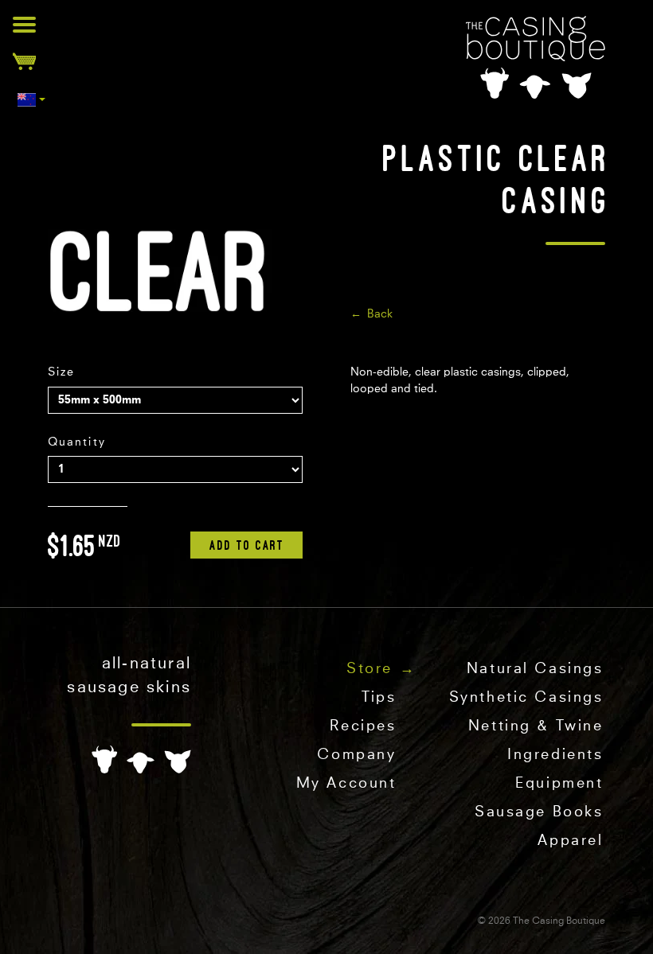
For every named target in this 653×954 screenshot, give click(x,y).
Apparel (570, 841)
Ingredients (555, 755)
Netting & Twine (536, 726)
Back (380, 314)
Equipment (559, 784)
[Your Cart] (24, 60)
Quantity (77, 442)
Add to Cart (246, 545)
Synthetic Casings (526, 698)
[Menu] (24, 24)
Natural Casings (535, 669)
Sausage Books (539, 812)
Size (61, 372)
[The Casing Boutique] (535, 57)
